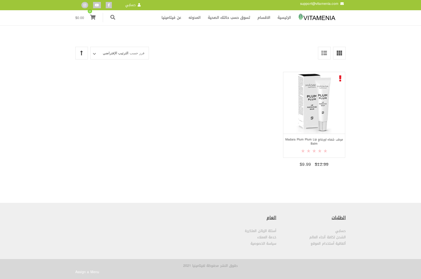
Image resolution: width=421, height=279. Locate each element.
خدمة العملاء (266, 237)
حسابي (130, 5)
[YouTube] (97, 5)
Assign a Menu (87, 272)
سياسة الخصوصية (263, 243)
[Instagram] (84, 5)
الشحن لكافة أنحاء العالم (327, 237)
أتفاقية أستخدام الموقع (328, 243)
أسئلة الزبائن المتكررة (260, 231)
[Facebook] (109, 5)
